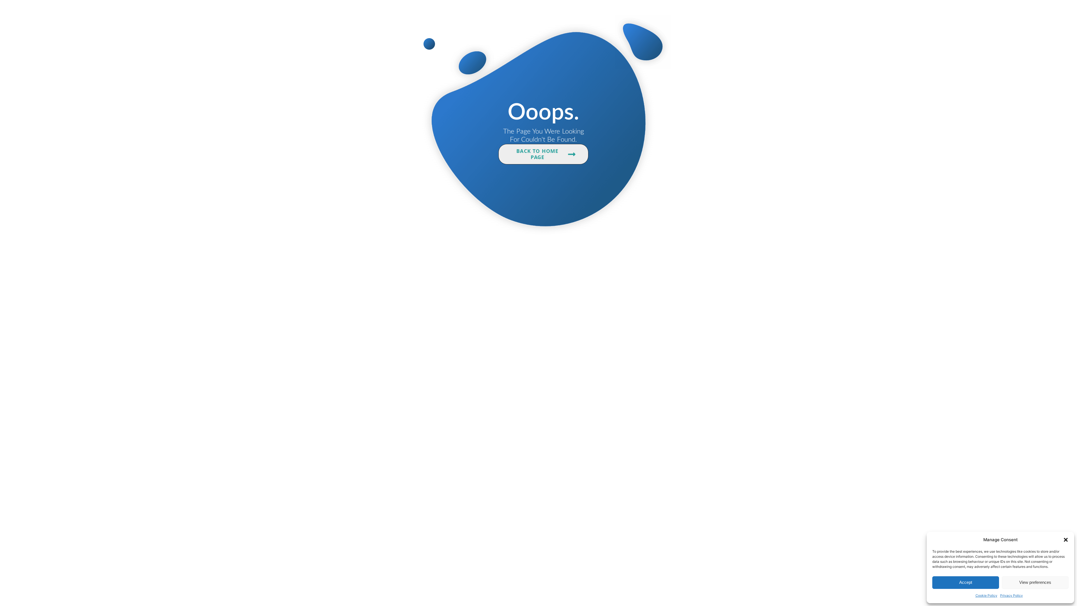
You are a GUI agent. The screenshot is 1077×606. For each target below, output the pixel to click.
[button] (1066, 540)
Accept (965, 582)
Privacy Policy (1011, 595)
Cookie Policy (986, 595)
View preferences (1035, 582)
